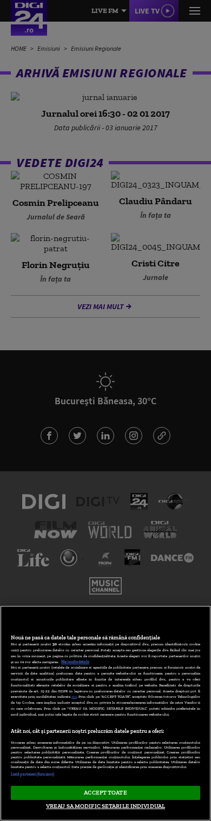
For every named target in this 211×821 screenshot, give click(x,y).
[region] (105, 713)
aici (74, 696)
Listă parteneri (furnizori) (32, 774)
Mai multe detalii (75, 661)
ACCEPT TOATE (105, 792)
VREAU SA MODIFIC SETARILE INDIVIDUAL (105, 806)
